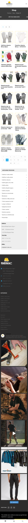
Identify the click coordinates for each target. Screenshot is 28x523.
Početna (9, 13)
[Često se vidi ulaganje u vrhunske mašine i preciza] (14, 433)
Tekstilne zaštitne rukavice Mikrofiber (6, 65)
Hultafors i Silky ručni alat (8, 198)
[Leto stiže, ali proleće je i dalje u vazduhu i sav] (14, 380)
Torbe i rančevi (5, 209)
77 (14, 160)
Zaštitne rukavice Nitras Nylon (6, 46)
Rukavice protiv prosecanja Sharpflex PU (21, 66)
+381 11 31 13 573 (7, 278)
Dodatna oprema (6, 212)
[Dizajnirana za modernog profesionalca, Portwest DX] (14, 460)
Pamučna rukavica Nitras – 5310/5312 (20, 46)
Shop (14, 13)
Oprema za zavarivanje (7, 193)
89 (25, 160)
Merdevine (4, 196)
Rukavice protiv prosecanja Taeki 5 (20, 86)
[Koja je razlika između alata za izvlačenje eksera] (14, 353)
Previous (3, 156)
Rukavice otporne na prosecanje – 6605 (6, 128)
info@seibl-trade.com (6, 247)
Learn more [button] (10, 516)
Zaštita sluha (5, 185)
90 (10, 163)
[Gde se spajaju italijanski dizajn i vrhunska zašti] (14, 487)
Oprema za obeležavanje (8, 215)
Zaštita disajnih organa (7, 188)
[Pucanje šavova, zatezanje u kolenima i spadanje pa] (14, 407)
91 (14, 163)
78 (18, 160)
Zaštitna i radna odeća (14, 17)
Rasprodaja (5, 217)
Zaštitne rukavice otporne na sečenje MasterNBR (6, 149)
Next (18, 163)
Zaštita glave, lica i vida (7, 182)
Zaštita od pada (6, 190)
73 (24, 157)
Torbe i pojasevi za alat (7, 201)
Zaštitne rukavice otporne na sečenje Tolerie (20, 128)
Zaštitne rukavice (6, 180)
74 (3, 160)
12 (3, 27)
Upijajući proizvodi (6, 207)
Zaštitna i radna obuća (7, 177)
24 (6, 27)
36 (9, 27)
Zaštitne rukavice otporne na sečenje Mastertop (20, 149)
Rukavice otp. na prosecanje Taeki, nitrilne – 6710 (20, 107)
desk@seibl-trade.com (7, 283)
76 (10, 160)
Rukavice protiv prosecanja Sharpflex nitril (7, 87)
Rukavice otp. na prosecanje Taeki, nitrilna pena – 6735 (6, 107)
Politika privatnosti (6, 286)
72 (21, 157)
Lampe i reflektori (6, 204)
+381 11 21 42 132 (7, 276)
